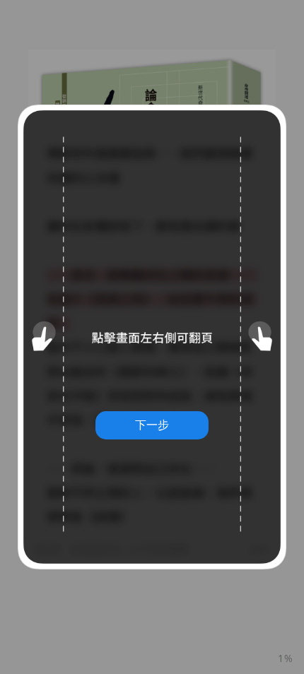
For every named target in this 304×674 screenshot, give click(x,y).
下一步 (152, 424)
